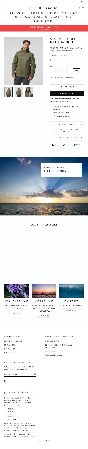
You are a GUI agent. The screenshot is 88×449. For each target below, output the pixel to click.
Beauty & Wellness (36, 17)
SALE (69, 17)
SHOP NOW (17, 313)
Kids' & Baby (36, 13)
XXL (76, 71)
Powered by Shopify (44, 441)
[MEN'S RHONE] (44, 291)
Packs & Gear (70, 13)
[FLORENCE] (71, 291)
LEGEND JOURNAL (44, 21)
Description (66, 124)
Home (17, 17)
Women (21, 13)
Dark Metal (52, 60)
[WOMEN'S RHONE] (16, 291)
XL (69, 71)
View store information (61, 116)
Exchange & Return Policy (67, 131)
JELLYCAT (57, 17)
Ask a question (67, 137)
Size (52, 66)
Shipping (53, 51)
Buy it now (67, 93)
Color (59, 56)
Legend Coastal (44, 8)
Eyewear (53, 13)
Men (11, 13)
